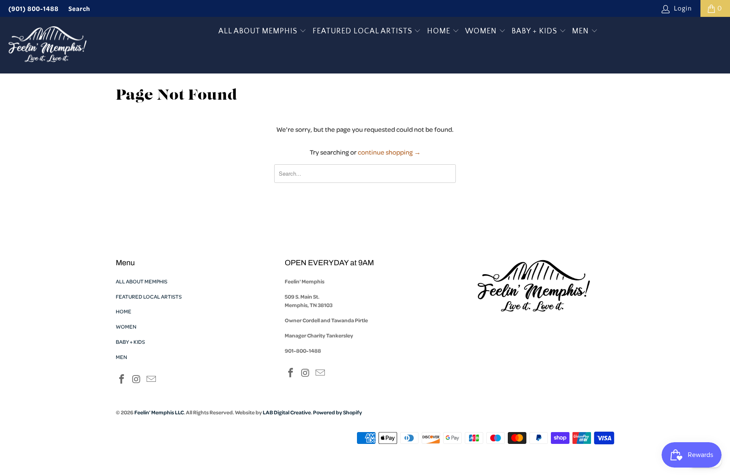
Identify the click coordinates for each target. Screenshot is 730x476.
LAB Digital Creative (287, 412)
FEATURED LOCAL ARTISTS (363, 31)
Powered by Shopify (337, 412)
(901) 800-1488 (33, 8)
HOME (439, 31)
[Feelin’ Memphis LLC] (47, 45)
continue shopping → (389, 152)
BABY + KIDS (535, 31)
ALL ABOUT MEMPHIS (259, 31)
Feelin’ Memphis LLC (159, 412)
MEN (581, 31)
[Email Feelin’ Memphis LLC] (151, 380)
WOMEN (482, 31)
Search (79, 8)
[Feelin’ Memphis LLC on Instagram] (137, 380)
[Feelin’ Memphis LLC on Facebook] (122, 380)
